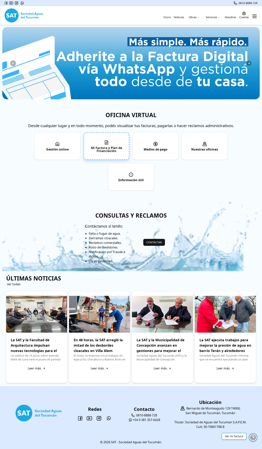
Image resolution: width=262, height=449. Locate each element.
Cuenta (244, 17)
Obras (193, 17)
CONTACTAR (154, 242)
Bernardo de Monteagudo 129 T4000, (213, 408)
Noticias (179, 17)
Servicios (211, 17)
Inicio (167, 17)
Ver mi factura (234, 436)
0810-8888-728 (248, 3)
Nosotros (230, 17)
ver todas (14, 284)
